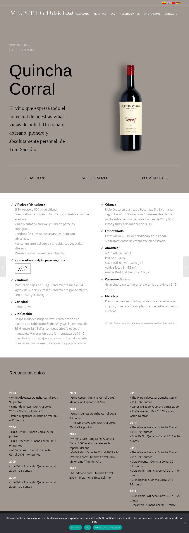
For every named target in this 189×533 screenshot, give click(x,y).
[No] (184, 523)
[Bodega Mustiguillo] (41, 14)
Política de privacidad (107, 527)
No (87, 527)
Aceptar (75, 527)
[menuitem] (55, 14)
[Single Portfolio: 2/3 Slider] (3, 266)
